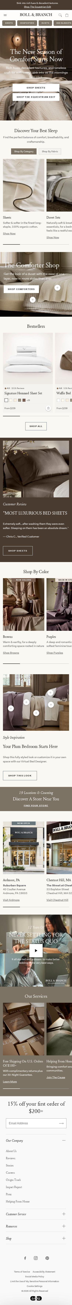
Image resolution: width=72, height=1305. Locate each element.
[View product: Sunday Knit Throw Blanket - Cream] (57, 288)
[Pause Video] (67, 115)
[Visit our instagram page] (36, 1258)
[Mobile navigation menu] (8, 15)
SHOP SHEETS (17, 550)
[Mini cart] (67, 15)
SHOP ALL (36, 426)
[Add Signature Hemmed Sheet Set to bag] (48, 408)
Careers (10, 1172)
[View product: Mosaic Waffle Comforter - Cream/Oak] (33, 300)
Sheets (9, 23)
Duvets (45, 23)
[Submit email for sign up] (61, 1123)
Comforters (27, 23)
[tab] (24, 151)
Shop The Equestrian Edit (37, 6)
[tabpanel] (37, 204)
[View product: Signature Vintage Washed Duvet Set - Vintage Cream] (26, 702)
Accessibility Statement (44, 1271)
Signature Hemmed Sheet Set (23, 393)
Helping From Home (18, 1201)
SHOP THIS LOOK (20, 775)
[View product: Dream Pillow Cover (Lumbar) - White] (50, 693)
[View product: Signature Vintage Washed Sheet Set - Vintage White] (51, 705)
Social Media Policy (34, 1276)
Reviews (10, 1158)
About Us (11, 1151)
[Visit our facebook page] (25, 1258)
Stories (9, 1165)
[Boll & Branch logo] (36, 15)
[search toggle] (60, 15)
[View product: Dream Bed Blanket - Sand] (36, 713)
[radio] (6, 400)
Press (8, 1194)
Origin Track (13, 1180)
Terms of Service (22, 1271)
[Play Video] (36, 950)
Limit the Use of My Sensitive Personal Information (34, 1281)
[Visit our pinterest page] (47, 1258)
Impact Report (14, 1187)
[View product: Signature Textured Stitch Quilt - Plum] (11, 708)
